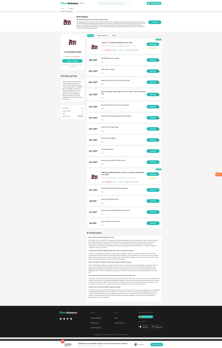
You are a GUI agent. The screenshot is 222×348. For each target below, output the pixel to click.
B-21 (71, 11)
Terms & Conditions (96, 328)
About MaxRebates (96, 318)
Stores (67, 11)
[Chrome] (154, 3)
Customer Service (119, 323)
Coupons (63, 11)
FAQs (116, 318)
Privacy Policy (94, 323)
